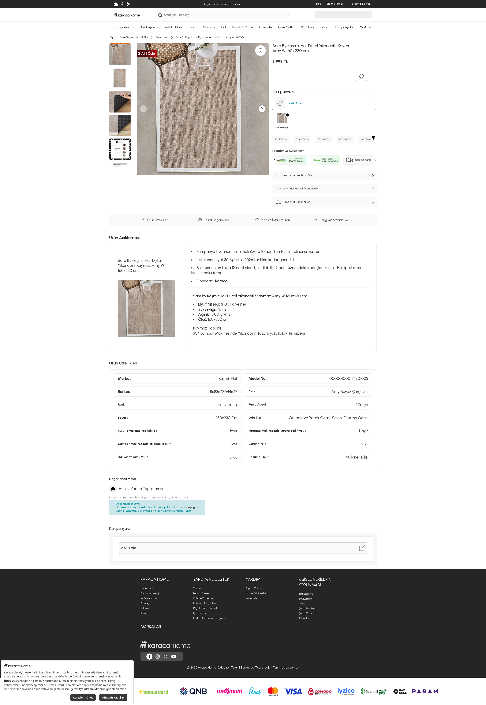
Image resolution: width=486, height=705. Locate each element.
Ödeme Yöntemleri (203, 598)
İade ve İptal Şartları (204, 603)
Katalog (144, 603)
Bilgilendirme (306, 593)
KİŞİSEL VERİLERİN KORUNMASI (315, 582)
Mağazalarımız (148, 598)
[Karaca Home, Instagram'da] (158, 657)
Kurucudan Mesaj (149, 593)
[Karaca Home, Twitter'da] (166, 657)
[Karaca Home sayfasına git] (165, 644)
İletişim (144, 608)
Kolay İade (251, 598)
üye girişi (193, 507)
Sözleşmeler (306, 598)
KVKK (302, 603)
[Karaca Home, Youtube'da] (174, 657)
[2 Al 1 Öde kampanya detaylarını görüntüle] (362, 548)
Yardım (197, 588)
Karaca (144, 613)
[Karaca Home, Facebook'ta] (149, 657)
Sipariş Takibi (253, 588)
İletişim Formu (201, 593)
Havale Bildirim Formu (258, 593)
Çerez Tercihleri (307, 613)
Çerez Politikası (307, 608)
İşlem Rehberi (200, 613)
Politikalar (304, 618)
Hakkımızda (147, 588)
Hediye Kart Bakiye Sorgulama (210, 618)
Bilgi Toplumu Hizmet (205, 608)
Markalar (150, 626)
